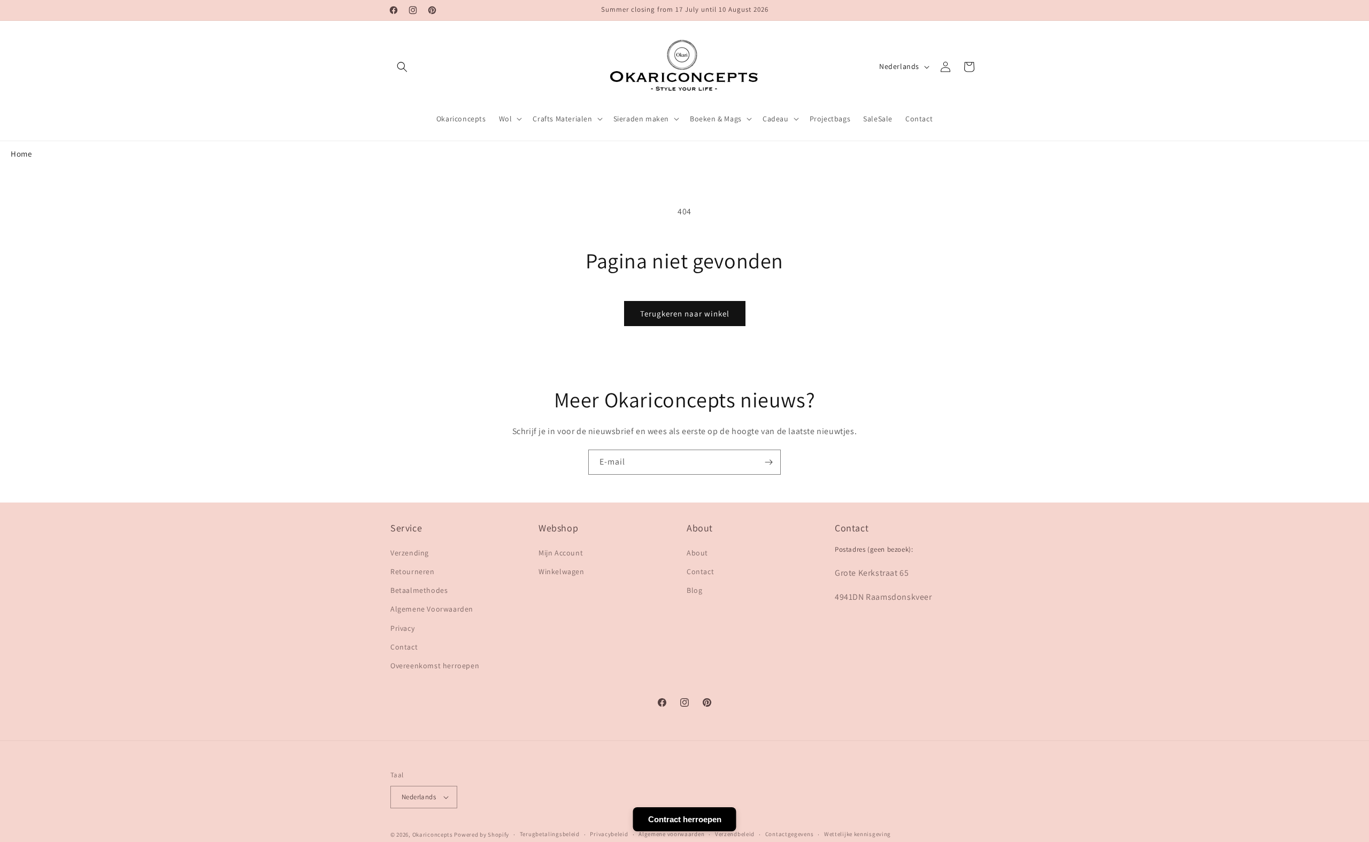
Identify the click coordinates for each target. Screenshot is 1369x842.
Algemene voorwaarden (671, 834)
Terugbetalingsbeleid (550, 834)
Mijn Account (561, 553)
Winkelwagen (561, 571)
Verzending (409, 553)
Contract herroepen (684, 819)
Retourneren (412, 571)
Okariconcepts (432, 834)
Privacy (402, 628)
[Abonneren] (768, 462)
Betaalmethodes (419, 590)
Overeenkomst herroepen (434, 665)
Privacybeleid (609, 834)
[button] (402, 67)
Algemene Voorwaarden (431, 609)
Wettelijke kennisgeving (857, 834)
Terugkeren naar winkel (684, 313)
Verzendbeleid (735, 834)
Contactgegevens (789, 834)
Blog (694, 590)
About (697, 553)
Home (21, 154)
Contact (404, 647)
